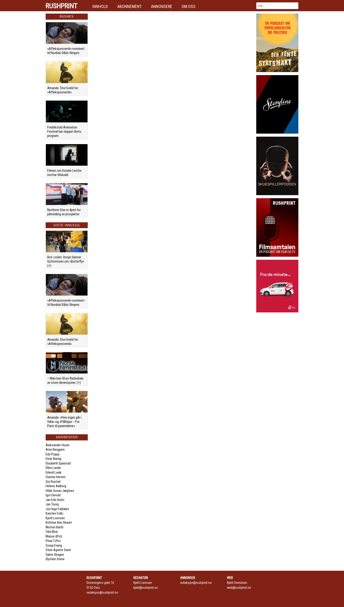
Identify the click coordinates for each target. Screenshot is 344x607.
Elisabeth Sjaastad (58, 463)
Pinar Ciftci (53, 541)
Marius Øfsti (54, 536)
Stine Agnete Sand (58, 550)
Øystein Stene (55, 559)
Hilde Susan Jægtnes (60, 491)
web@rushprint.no (239, 587)
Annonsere (161, 6)
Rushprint (61, 5)
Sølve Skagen (55, 554)
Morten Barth (54, 527)
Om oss (188, 6)
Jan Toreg (52, 504)
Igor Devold (53, 495)
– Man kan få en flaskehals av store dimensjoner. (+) (65, 380)
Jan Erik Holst (55, 500)
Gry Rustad (53, 481)
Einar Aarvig (53, 459)
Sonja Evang (54, 545)
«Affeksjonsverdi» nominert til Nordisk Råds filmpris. (65, 51)
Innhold (100, 6)
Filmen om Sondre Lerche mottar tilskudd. (64, 172)
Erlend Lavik (54, 472)
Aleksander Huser (58, 445)
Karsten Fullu (54, 513)
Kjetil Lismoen (55, 518)
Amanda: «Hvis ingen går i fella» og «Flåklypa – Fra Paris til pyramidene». (64, 421)
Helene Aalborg (56, 486)
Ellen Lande (53, 468)
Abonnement (129, 6)
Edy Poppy (52, 454)
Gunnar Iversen (56, 477)
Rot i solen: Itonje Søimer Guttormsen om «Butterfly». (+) (66, 261)
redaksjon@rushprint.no (102, 592)
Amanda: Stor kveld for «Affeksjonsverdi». (62, 90)
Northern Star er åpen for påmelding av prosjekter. (64, 212)
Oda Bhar (52, 532)
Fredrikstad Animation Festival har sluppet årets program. (64, 131)
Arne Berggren (55, 449)
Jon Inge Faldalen (57, 509)
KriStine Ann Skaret (59, 522)
